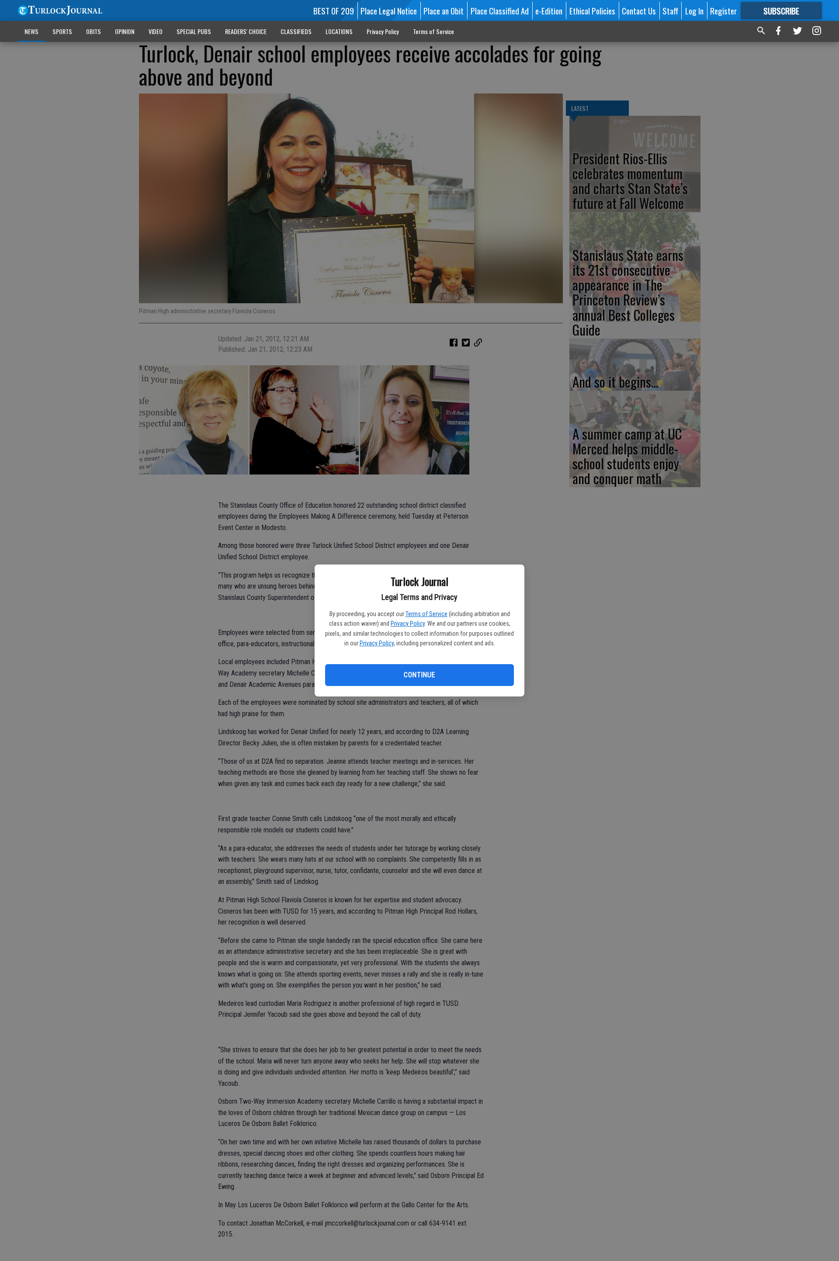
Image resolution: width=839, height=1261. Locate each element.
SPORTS (62, 31)
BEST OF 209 (333, 10)
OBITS (93, 31)
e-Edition (548, 10)
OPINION (125, 31)
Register (723, 10)
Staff (670, 10)
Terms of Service (426, 613)
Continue (419, 675)
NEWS (31, 31)
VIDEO (156, 31)
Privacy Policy (408, 623)
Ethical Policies (592, 10)
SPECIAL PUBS (194, 31)
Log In (694, 10)
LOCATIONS (339, 31)
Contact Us (639, 10)
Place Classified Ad (500, 10)
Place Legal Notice (389, 10)
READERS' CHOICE (246, 31)
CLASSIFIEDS (296, 31)
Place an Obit (443, 10)
